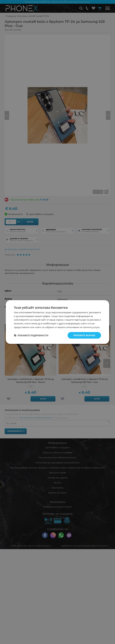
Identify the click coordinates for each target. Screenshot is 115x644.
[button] (31, 335)
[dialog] (57, 322)
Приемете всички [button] (84, 335)
